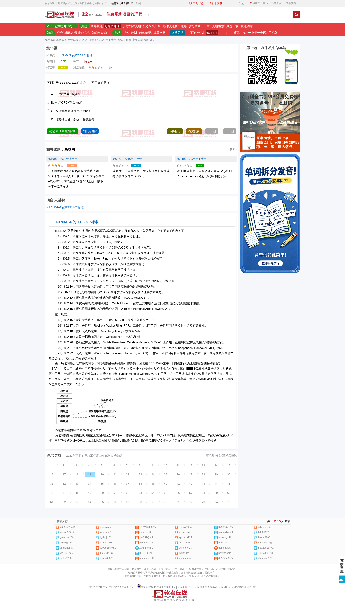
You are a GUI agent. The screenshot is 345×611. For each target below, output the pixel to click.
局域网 (69, 149)
